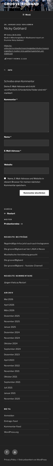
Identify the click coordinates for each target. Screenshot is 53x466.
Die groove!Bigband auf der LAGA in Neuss (24, 249)
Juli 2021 (8, 387)
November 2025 (12, 321)
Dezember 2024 (12, 332)
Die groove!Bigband (13, 260)
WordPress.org (11, 432)
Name (7, 137)
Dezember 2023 (12, 354)
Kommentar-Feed (12, 426)
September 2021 (12, 382)
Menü (28, 15)
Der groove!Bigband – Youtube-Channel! (23, 265)
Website (8, 164)
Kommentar (10, 99)
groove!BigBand (21, 4)
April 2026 (9, 305)
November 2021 (11, 371)
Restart (22, 282)
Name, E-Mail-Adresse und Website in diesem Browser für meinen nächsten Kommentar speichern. (24, 182)
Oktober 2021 (10, 377)
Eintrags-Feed (11, 421)
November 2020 (12, 399)
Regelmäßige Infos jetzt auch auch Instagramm (26, 243)
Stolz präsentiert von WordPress (32, 459)
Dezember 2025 (12, 316)
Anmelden (9, 415)
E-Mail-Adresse (12, 151)
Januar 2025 (10, 327)
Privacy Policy (10, 459)
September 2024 (12, 349)
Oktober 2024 (11, 343)
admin (29, 25)
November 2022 (12, 365)
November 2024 (12, 338)
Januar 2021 (9, 393)
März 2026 (9, 310)
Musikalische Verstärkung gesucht (20, 254)
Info (10, 70)
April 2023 (9, 360)
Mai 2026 (8, 299)
